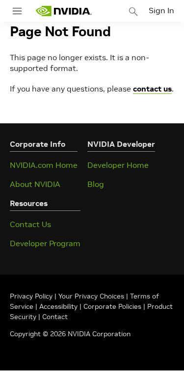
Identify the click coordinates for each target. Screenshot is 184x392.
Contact (55, 316)
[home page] (64, 11)
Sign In (161, 10)
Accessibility (58, 306)
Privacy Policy (32, 296)
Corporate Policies (112, 306)
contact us (152, 88)
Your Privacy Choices (91, 296)
